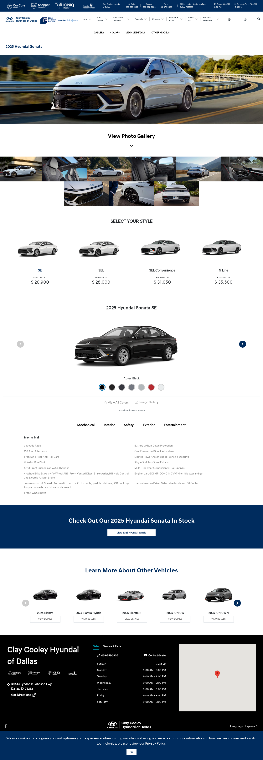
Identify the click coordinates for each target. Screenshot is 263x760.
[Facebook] (5, 726)
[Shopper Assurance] (34, 673)
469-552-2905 (109, 655)
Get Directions (21, 695)
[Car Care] (14, 673)
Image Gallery (148, 402)
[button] (217, 674)
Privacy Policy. (155, 743)
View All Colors (118, 402)
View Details (45, 619)
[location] (177, 6)
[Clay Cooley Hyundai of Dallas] (23, 19)
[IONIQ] (53, 673)
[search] (258, 19)
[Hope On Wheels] (73, 673)
